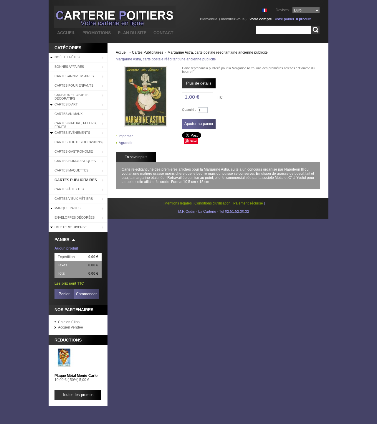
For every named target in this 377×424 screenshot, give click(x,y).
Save (193, 141)
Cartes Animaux (68, 114)
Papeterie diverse (70, 227)
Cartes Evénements (72, 132)
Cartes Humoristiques (75, 161)
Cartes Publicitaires (75, 180)
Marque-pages (67, 208)
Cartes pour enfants (73, 85)
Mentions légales (178, 203)
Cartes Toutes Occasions (78, 142)
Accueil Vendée (70, 327)
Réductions (68, 340)
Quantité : (189, 109)
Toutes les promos (78, 394)
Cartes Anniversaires (74, 76)
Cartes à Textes (69, 189)
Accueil (122, 52)
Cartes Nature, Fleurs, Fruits (75, 124)
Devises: (283, 10)
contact (163, 32)
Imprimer (126, 136)
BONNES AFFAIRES (69, 66)
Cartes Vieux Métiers (73, 198)
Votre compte (260, 19)
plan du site (132, 32)
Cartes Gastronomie (73, 151)
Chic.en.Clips (69, 322)
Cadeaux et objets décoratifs (71, 96)
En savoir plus (136, 157)
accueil (66, 32)
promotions (96, 32)
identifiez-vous (232, 19)
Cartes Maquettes (71, 170)
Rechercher (315, 30)
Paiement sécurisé (248, 203)
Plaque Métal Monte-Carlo (75, 376)
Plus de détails (198, 83)
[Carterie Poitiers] (85, 17)
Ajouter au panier (198, 123)
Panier (62, 239)
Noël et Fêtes (67, 57)
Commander (86, 294)
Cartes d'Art (66, 104)
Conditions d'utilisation (212, 203)
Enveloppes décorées (74, 217)
